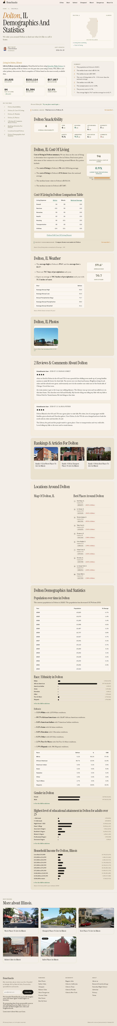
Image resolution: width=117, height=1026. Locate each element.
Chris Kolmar (12, 49)
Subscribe (28, 992)
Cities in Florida (70, 989)
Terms (94, 995)
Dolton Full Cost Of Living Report (59, 235)
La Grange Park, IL (82, 566)
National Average (76, 200)
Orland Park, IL (81, 550)
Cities (62, 2)
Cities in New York (71, 992)
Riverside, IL (80, 558)
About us (95, 981)
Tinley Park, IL (80, 525)
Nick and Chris (20, 1011)
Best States (41, 998)
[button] (72, 110)
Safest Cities (42, 984)
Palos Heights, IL (81, 541)
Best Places (41, 981)
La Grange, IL (80, 509)
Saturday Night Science (55, 66)
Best (68, 2)
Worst (92, 2)
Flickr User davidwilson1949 (45, 349)
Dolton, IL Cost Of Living (51, 149)
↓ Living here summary (79, 42)
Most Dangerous (43, 992)
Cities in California (71, 984)
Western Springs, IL (81, 517)
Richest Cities (42, 989)
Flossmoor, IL (80, 533)
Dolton (55, 200)
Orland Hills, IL (80, 574)
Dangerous (100, 2)
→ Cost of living (78, 45)
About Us (110, 2)
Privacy (94, 992)
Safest (75, 2)
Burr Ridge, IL (80, 501)
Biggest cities (69, 981)
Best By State (42, 1001)
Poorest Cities (42, 995)
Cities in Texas (69, 987)
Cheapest (83, 2)
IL (9, 8)
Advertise (95, 989)
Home (5, 8)
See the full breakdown (42, 703)
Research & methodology (100, 984)
